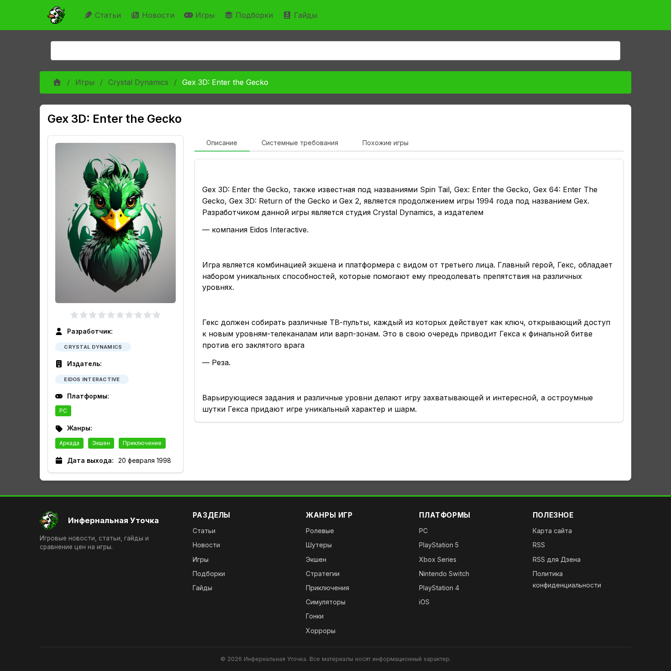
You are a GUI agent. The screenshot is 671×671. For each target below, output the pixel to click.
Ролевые (320, 531)
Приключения (327, 588)
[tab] (222, 143)
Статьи (108, 15)
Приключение (142, 443)
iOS (424, 602)
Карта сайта (552, 531)
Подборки (254, 15)
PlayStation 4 (439, 588)
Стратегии (323, 573)
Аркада (69, 443)
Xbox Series (437, 559)
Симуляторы (326, 602)
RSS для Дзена (557, 559)
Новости (158, 15)
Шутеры (319, 545)
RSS (539, 545)
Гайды (306, 15)
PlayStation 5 (439, 545)
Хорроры (321, 630)
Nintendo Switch (444, 573)
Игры (205, 15)
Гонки (315, 616)
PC (63, 410)
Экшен (101, 443)
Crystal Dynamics (138, 82)
